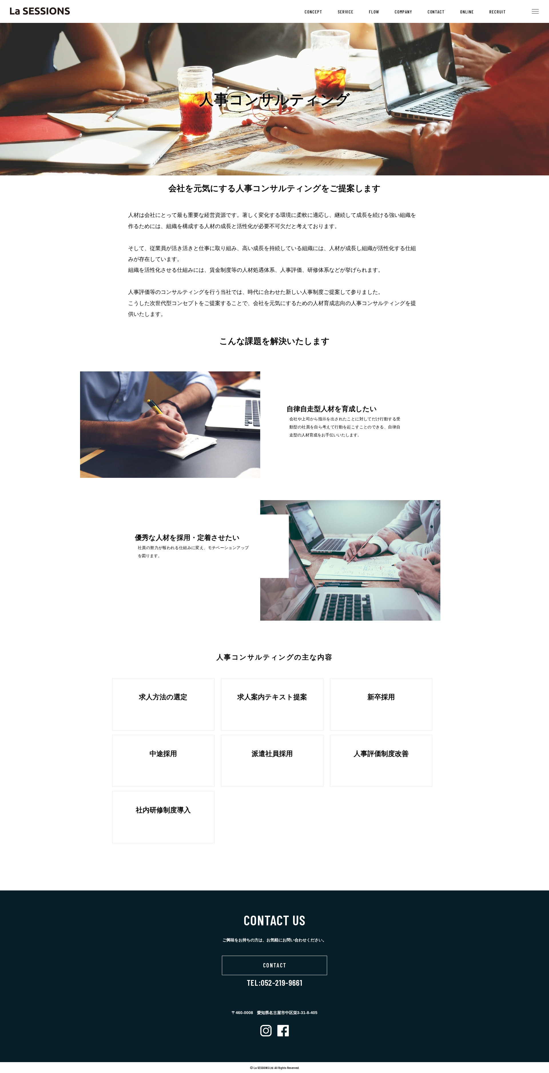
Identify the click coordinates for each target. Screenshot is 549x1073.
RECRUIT (497, 11)
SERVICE (345, 11)
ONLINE (467, 11)
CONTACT (436, 11)
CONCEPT (313, 11)
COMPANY (403, 11)
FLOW (374, 11)
